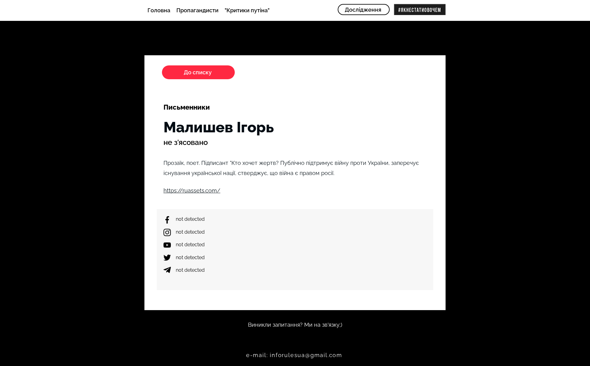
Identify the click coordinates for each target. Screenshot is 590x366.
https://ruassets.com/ (191, 190)
